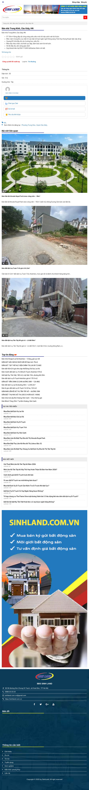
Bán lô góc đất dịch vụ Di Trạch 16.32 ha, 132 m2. (19, 388)
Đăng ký (84, 2)
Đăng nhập (76, 2)
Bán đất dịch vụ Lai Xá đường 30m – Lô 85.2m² (19, 385)
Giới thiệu (8, 751)
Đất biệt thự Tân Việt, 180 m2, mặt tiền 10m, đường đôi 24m (23, 375)
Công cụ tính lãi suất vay (11, 61)
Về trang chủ (6, 52)
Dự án (7, 755)
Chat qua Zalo (13, 103)
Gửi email (11, 109)
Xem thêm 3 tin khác (11, 93)
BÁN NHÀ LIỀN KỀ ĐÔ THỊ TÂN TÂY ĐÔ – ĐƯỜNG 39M (21, 391)
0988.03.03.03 (10, 692)
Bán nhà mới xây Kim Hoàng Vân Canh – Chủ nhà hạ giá (22, 398)
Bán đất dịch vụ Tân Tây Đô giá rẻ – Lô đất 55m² (18, 340)
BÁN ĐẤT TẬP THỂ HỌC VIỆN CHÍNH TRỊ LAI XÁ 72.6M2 (21, 365)
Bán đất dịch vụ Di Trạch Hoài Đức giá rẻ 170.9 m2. (20, 378)
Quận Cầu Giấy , (42, 125)
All (11, 23)
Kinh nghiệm (9, 766)
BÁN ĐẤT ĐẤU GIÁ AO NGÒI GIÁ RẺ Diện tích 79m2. (20, 362)
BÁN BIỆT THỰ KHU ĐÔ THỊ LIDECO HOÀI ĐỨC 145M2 (21, 395)
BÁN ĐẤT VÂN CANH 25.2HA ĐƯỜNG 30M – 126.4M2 (21, 382)
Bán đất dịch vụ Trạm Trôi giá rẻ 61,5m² (16, 268)
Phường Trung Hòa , (29, 125)
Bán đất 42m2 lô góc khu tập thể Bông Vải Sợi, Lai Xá (21, 369)
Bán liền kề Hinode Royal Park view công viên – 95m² (21, 196)
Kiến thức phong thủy (12, 769)
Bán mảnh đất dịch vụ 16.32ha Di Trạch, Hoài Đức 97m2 (22, 372)
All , (5, 123)
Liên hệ (7, 773)
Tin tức (7, 759)
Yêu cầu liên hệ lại (14, 114)
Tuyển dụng (9, 762)
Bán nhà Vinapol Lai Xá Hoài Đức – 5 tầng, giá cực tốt (21, 359)
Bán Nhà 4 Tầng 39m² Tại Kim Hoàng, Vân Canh (19, 401)
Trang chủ (6, 23)
